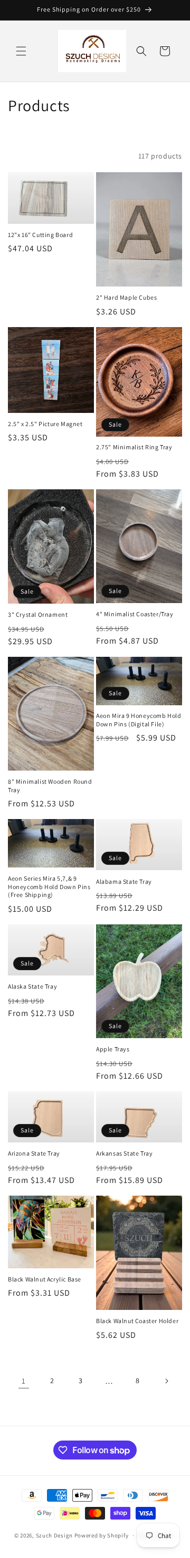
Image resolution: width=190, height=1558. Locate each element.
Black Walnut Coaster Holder (137, 1321)
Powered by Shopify (101, 1535)
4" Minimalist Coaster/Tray (135, 614)
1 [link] (24, 1381)
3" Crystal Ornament (38, 614)
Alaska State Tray (32, 986)
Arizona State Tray (34, 1153)
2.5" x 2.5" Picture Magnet (45, 424)
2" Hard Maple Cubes (126, 297)
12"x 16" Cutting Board (40, 235)
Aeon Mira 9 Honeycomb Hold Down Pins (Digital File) (139, 720)
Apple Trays (113, 1049)
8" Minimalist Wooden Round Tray (50, 785)
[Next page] (166, 1381)
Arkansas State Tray (124, 1153)
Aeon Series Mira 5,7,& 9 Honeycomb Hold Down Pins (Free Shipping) (49, 886)
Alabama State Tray (124, 881)
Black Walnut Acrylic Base (44, 1279)
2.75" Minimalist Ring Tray (134, 447)
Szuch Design (54, 1535)
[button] (21, 51)
